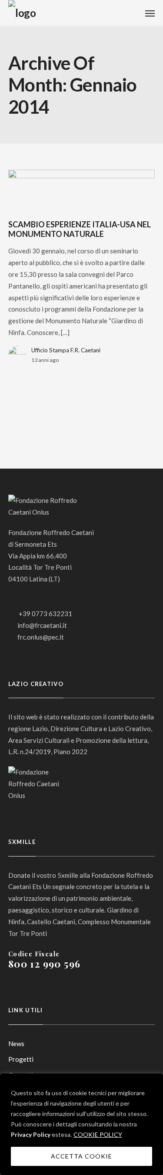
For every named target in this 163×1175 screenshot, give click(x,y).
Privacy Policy (30, 1134)
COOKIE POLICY (97, 1134)
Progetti (20, 1059)
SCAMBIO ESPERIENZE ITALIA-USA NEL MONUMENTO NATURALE (79, 229)
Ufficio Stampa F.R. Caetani (65, 350)
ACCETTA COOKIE (82, 1156)
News (16, 1043)
